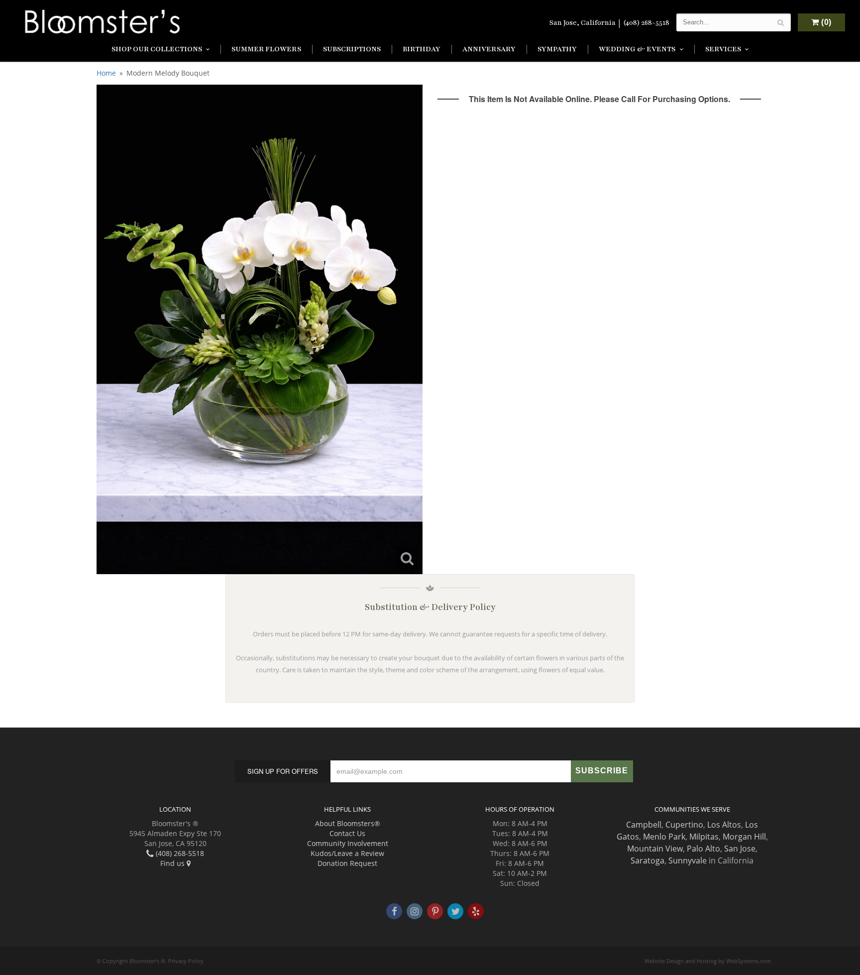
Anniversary (489, 49)
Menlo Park (664, 836)
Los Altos (724, 824)
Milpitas (704, 836)
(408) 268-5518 (646, 22)
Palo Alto (703, 848)
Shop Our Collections (156, 49)
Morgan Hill (744, 836)
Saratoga (647, 860)
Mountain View (655, 848)
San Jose (739, 848)
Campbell (643, 824)
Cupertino (684, 824)
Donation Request (347, 863)
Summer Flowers (266, 49)
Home (106, 73)
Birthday (421, 49)
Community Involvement (347, 843)
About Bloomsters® (347, 823)
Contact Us (347, 833)
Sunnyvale (687, 860)
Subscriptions (352, 49)
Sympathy (557, 49)
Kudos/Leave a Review (347, 853)
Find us (173, 863)
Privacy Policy (186, 961)
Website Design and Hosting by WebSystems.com (708, 961)
